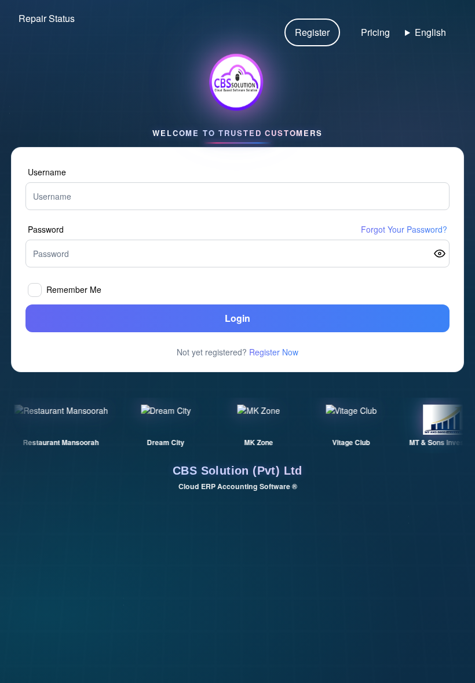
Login (237, 318)
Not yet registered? (237, 352)
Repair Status (47, 18)
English (430, 32)
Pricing (375, 32)
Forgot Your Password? (404, 229)
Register (312, 32)
